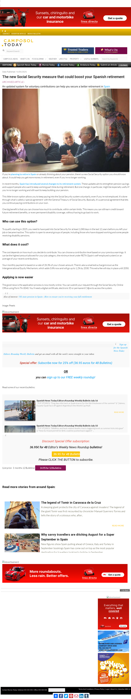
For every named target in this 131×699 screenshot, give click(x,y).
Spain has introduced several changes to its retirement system (50, 183)
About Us (114, 689)
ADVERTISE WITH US (18, 34)
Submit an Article (108, 64)
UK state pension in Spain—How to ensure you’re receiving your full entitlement (55, 296)
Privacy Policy (99, 689)
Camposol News (10, 59)
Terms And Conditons (86, 689)
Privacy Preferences (57, 690)
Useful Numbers (91, 59)
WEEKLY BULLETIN (34, 34)
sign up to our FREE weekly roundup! (71, 377)
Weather (53, 59)
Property (74, 59)
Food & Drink (38, 59)
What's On (25, 59)
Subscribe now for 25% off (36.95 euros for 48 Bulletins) (75, 363)
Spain (107, 86)
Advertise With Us (124, 689)
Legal (107, 689)
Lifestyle (63, 59)
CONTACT (6, 34)
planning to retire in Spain (23, 174)
